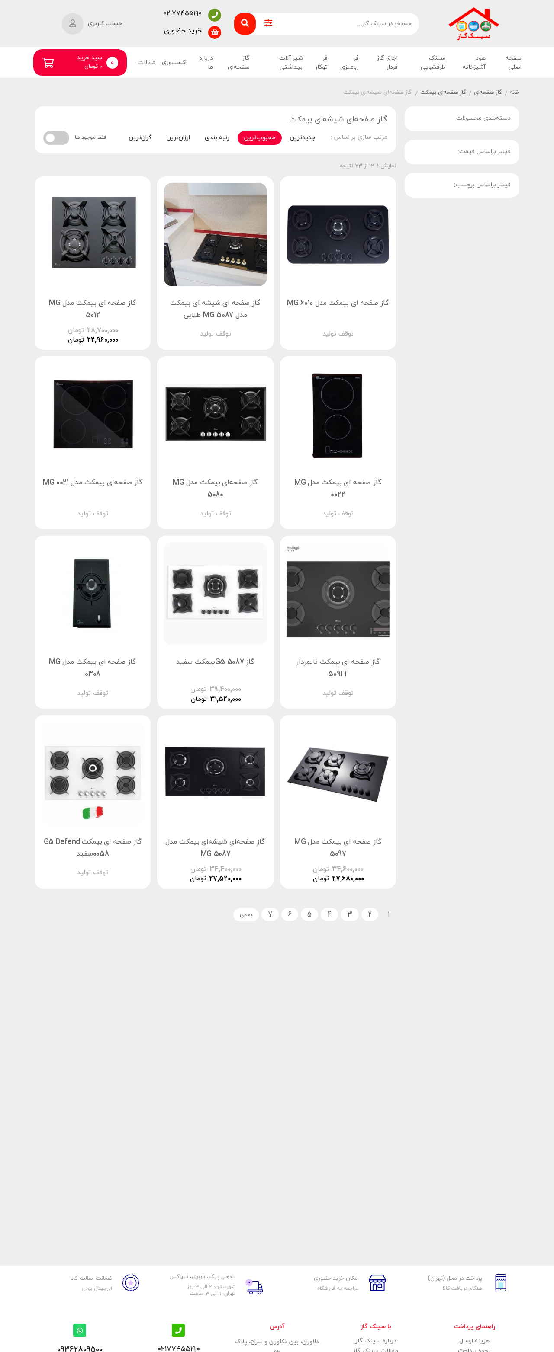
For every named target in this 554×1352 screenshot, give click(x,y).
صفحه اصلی (514, 62)
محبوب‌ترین (259, 138)
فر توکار (321, 62)
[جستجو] (245, 24)
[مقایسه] (329, 326)
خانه (514, 92)
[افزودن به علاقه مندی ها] (313, 326)
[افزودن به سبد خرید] (362, 326)
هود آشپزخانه (474, 62)
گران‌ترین (140, 138)
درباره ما (206, 62)
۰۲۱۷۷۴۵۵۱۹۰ (183, 13)
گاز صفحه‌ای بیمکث (443, 92)
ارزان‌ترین (178, 138)
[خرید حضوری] (214, 32)
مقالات (146, 62)
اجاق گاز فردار (387, 62)
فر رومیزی (349, 62)
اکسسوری (174, 62)
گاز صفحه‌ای (238, 62)
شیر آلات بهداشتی (291, 62)
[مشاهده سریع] (346, 326)
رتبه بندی (217, 138)
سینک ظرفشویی (433, 62)
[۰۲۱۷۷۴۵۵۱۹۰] (214, 15)
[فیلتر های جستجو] (268, 24)
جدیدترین (303, 138)
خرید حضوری (183, 30)
